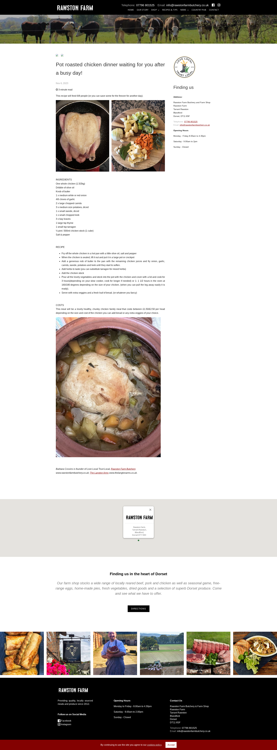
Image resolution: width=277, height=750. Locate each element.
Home (131, 9)
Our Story (142, 9)
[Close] (150, 509)
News (183, 9)
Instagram (65, 724)
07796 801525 (145, 5)
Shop (154, 9)
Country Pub (199, 9)
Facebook (65, 721)
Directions (138, 608)
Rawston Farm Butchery (123, 469)
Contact (214, 9)
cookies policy (154, 745)
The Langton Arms (99, 473)
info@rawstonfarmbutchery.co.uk (187, 5)
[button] (138, 540)
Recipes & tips (169, 9)
